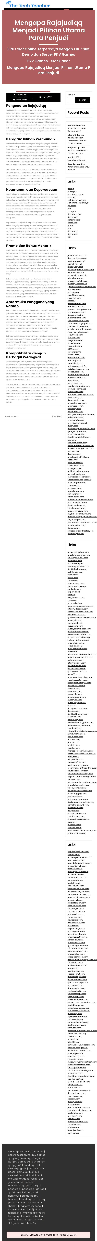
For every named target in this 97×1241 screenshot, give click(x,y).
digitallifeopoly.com (77, 902)
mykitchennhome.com (78, 471)
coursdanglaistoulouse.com (81, 269)
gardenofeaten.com (77, 671)
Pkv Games (37, 61)
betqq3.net (73, 459)
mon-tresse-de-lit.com (79, 1081)
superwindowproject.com (79, 479)
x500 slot (33, 1168)
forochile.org (73, 380)
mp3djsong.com (75, 266)
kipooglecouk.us (75, 468)
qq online (72, 205)
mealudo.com (74, 716)
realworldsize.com (76, 643)
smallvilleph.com (75, 363)
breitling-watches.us (77, 283)
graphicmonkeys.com (78, 982)
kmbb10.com (73, 688)
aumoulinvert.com (76, 474)
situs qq (71, 197)
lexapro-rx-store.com (78, 511)
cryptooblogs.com (76, 928)
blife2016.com (74, 1042)
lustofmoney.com (76, 816)
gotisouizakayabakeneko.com (82, 617)
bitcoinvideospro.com (78, 608)
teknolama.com (75, 645)
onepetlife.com (75, 1073)
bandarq (28, 1165)
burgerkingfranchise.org (79, 637)
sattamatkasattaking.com (80, 1070)
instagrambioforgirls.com (79, 682)
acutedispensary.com (78, 770)
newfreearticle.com (77, 665)
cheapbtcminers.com (78, 956)
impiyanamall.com (76, 911)
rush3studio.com (75, 572)
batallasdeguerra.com (78, 369)
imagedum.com (75, 1059)
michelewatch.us (75, 278)
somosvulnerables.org (78, 1022)
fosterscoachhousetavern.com (82, 654)
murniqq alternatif (33, 1212)
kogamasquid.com (76, 519)
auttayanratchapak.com (79, 628)
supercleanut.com (76, 974)
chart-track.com (75, 383)
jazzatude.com (75, 346)
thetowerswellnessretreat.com (82, 1062)
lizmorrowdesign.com (78, 1047)
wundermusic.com (76, 942)
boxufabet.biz (74, 1087)
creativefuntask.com (77, 951)
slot (32, 1171)
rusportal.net (74, 591)
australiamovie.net (76, 261)
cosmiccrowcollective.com (80, 611)
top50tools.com (75, 334)
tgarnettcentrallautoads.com (82, 286)
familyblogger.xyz (76, 1005)
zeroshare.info (74, 352)
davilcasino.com (75, 920)
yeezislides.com (75, 868)
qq (23, 1185)
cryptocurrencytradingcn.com (82, 776)
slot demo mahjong (77, 200)
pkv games (37, 1151)
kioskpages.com (75, 1053)
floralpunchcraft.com (77, 708)
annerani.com (74, 343)
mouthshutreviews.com (79, 897)
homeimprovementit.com (80, 857)
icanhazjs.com (74, 485)
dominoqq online (75, 194)
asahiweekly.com (76, 971)
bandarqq (14, 1185)
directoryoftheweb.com (79, 566)
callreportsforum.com (78, 1121)
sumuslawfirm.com (76, 762)
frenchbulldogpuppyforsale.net (82, 516)
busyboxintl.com (75, 626)
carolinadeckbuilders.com (80, 329)
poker (70, 225)
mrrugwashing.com (77, 733)
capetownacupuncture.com (81, 606)
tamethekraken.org (77, 1033)
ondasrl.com (73, 1039)
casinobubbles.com (77, 905)
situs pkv (72, 211)
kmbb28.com (74, 1118)
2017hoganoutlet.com (78, 557)
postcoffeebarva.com (78, 631)
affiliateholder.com (77, 833)
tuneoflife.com (74, 827)
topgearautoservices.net (79, 1090)
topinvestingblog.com (78, 332)
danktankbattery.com (78, 714)
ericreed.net (73, 451)
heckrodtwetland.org (77, 442)
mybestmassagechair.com (80, 448)
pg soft (17, 1165)
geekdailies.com (75, 1113)
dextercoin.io (74, 528)
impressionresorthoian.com (80, 750)
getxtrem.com (74, 691)
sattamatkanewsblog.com (80, 773)
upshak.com (73, 742)
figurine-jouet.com (76, 1093)
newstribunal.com (76, 860)
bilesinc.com (73, 354)
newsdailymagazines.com (80, 863)
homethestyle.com (77, 934)
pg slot (23, 1168)
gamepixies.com (75, 985)
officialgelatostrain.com (79, 1064)
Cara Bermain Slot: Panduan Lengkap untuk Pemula (79, 167)
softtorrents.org (75, 1019)
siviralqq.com (74, 748)
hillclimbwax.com (75, 807)
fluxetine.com (74, 454)
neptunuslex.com (76, 272)
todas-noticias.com (77, 586)
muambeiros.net (75, 406)
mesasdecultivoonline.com (80, 657)
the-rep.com (74, 337)
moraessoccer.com (77, 377)
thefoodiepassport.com (79, 476)
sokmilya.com (74, 1124)
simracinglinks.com (76, 312)
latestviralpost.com (77, 663)
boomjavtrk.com (75, 1130)
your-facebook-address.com (75, 1097)
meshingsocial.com (77, 697)
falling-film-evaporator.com (75, 758)
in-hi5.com (73, 580)
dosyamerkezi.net (76, 315)
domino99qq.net (75, 563)
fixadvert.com (74, 289)
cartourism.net (74, 494)
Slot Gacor (60, 61)
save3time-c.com (76, 295)
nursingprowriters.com (78, 765)
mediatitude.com (76, 306)
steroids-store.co (76, 420)
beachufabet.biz (75, 1079)
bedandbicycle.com (77, 976)
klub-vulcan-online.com (79, 1010)
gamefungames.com (78, 945)
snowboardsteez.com (78, 680)
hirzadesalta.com (76, 900)
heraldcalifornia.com (77, 979)
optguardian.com (76, 914)
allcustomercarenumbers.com (82, 1002)
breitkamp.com (75, 1013)
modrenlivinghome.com (79, 1107)
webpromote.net (76, 417)
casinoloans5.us (75, 462)
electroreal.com (75, 880)
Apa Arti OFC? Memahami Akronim (77, 158)
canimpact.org (74, 488)
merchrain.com (75, 1116)
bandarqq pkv (29, 1195)
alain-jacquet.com (76, 614)
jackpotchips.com (76, 996)
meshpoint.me (74, 620)
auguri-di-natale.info (77, 275)
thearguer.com (75, 699)
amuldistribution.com (78, 937)
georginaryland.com (77, 431)
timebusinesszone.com (79, 819)
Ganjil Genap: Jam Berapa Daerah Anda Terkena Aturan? (77, 150)
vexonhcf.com (74, 298)
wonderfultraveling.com (79, 386)
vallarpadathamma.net (79, 640)
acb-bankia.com (75, 736)
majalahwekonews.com (79, 555)
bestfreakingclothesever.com (81, 753)
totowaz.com (74, 779)
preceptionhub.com (77, 866)
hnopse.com (73, 810)
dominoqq (72, 222)
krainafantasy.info (76, 583)
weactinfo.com (75, 694)
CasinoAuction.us (76, 465)
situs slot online (17, 1202)
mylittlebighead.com (77, 965)
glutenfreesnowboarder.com (81, 1044)
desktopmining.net (76, 505)
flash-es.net (73, 739)
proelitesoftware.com (78, 999)
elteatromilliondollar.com (79, 634)
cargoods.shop (75, 603)
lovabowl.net (74, 854)
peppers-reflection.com (74, 823)
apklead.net (73, 1133)
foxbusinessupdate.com (79, 725)
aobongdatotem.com (78, 871)
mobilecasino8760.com (78, 457)
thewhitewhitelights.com (79, 437)
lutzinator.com (74, 1036)
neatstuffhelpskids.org (78, 374)
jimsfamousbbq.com (77, 255)
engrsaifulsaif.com (76, 954)
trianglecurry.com (76, 1056)
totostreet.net (74, 917)
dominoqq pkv (74, 214)
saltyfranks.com (75, 340)
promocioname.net (77, 388)
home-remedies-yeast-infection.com (77, 876)
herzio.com (73, 577)
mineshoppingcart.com (79, 891)
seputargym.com (76, 908)
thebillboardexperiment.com (81, 1076)
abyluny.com (73, 1127)
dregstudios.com (76, 371)
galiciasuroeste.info (77, 366)
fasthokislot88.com (77, 991)
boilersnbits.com (75, 660)
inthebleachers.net (76, 508)
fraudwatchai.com (76, 922)
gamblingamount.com (78, 805)
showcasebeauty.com (78, 320)
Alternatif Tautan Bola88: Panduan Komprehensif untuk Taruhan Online (77, 139)
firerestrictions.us (76, 400)
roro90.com (73, 574)
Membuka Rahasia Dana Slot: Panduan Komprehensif (77, 128)
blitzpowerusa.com (77, 668)
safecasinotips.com (77, 993)
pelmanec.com (75, 560)
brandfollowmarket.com (79, 785)
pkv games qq (21, 1158)
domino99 (19, 1192)
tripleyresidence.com (77, 1016)
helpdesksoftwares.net (78, 851)
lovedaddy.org (74, 728)
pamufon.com (74, 1027)
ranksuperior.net (75, 796)
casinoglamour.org (76, 525)
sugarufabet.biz (75, 1084)
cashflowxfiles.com (76, 685)
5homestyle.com (76, 533)
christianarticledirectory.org (80, 530)
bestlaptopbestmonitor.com (81, 428)
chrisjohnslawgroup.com (79, 1008)
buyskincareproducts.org (79, 513)
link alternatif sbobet (30, 1206)
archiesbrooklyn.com (77, 403)
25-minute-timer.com (78, 948)
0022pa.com (73, 349)
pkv (69, 208)
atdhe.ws (72, 440)
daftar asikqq (74, 219)
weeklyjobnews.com (77, 787)
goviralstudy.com (76, 491)
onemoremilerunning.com (80, 677)
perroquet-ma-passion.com (75, 1103)
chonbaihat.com (75, 411)
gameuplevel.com (76, 931)
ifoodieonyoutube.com (78, 888)
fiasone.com (73, 711)
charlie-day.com (75, 719)
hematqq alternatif (19, 1216)
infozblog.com (74, 408)
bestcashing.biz (75, 397)
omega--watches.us (77, 281)
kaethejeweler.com (77, 1067)
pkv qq (71, 188)
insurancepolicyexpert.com (80, 323)
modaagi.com (74, 360)
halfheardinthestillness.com (81, 445)
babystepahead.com (78, 799)
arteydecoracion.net (77, 423)
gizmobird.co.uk (75, 264)
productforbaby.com (77, 648)
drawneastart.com (76, 988)
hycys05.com (74, 674)
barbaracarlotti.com (77, 502)
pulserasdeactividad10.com (80, 499)
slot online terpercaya (78, 202)
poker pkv (72, 191)
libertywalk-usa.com (77, 258)
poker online (23, 1154)
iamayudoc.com (75, 962)
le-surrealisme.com (77, 317)
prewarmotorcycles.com (79, 309)
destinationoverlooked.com (81, 802)
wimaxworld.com (75, 391)
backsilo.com (74, 745)
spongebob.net (75, 623)
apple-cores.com (76, 496)
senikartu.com (74, 589)
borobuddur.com (75, 939)
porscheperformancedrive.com (82, 1030)
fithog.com (73, 425)
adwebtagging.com (77, 793)
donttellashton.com (77, 569)
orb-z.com (72, 651)
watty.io (71, 594)
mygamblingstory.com (78, 552)
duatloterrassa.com (77, 1025)
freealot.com (74, 968)
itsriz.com (72, 600)
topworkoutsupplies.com (79, 894)
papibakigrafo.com (76, 482)
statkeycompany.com (78, 326)
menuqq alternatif (18, 1151)
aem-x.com (73, 925)
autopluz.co (73, 292)
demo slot (72, 217)
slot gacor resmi (28, 1178)
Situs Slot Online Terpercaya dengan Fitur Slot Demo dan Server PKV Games (48, 52)
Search (71, 94)
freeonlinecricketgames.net (81, 394)
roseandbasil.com (76, 434)
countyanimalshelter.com (80, 790)
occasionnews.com (77, 813)
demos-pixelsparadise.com (77, 302)
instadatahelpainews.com (80, 1110)
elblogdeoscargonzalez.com (81, 414)
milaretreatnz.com (76, 357)
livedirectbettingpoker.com (80, 722)
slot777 (32, 1223)
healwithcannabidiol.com (79, 1050)
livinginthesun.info (76, 597)
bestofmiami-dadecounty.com (76, 884)
